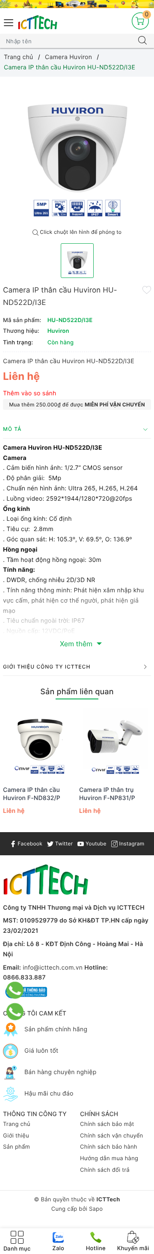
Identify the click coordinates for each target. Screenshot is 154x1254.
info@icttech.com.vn (53, 967)
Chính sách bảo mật (107, 1124)
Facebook (29, 843)
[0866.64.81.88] (15, 1011)
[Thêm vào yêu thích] (146, 289)
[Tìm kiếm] (142, 41)
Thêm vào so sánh (29, 393)
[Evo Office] (77, 4)
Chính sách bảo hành (108, 1147)
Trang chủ (16, 1124)
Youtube (95, 843)
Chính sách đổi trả (105, 1170)
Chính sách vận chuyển (111, 1135)
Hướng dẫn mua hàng (109, 1158)
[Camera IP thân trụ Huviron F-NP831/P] (115, 743)
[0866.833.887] (15, 990)
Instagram (131, 843)
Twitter (63, 843)
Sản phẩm (16, 1147)
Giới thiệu (16, 1135)
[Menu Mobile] (9, 22)
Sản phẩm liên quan (76, 691)
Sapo (96, 1209)
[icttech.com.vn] (37, 22)
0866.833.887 (24, 977)
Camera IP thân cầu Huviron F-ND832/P (31, 793)
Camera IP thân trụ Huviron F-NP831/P (107, 793)
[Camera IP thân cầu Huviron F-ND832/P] (39, 743)
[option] (77, 151)
